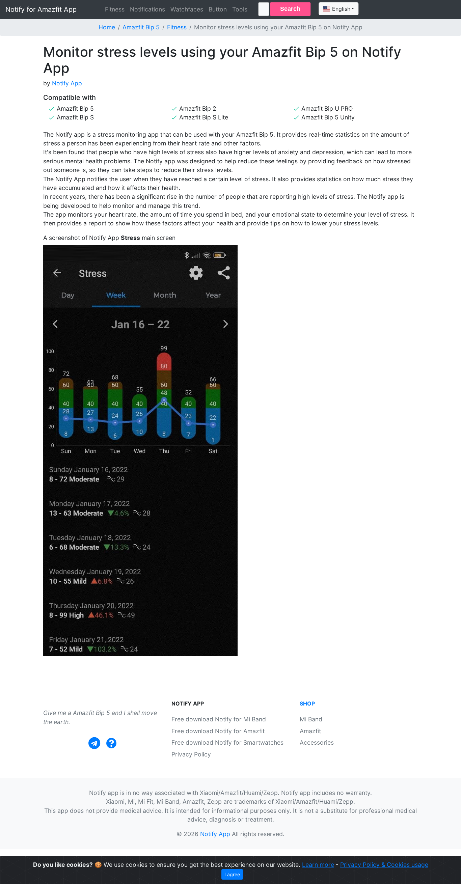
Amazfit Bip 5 (141, 27)
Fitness (115, 9)
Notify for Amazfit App (41, 9)
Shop (307, 703)
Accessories (317, 742)
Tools (239, 9)
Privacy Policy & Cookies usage (384, 864)
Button (218, 9)
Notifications (147, 9)
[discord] (111, 743)
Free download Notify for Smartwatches (227, 742)
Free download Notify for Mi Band (218, 719)
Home (107, 27)
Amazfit (310, 731)
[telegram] (94, 743)
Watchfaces (186, 9)
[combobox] (338, 8)
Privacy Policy (191, 754)
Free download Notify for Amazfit (218, 731)
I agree (232, 874)
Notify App (67, 83)
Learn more (318, 864)
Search (290, 8)
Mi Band (311, 719)
